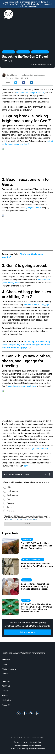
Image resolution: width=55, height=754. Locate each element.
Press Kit (6, 705)
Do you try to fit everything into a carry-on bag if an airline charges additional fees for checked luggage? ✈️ (26, 344)
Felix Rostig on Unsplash (45, 64)
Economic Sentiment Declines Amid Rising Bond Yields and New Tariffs (37, 566)
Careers (5, 690)
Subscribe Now (27, 632)
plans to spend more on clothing (22, 386)
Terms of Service (20, 742)
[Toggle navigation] (48, 14)
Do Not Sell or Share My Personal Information (27, 749)
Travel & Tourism (40, 51)
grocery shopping (40, 448)
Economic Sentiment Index (32, 559)
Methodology (8, 700)
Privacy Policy (35, 742)
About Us (6, 685)
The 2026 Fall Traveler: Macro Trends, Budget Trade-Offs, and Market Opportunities (36, 545)
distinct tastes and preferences (30, 92)
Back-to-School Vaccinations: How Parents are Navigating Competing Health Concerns (35, 586)
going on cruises (33, 207)
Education (26, 580)
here (26, 466)
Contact (5, 673)
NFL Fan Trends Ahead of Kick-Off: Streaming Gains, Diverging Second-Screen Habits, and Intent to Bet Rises (36, 608)
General (23, 51)
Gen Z (8, 51)
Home (4, 664)
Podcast (5, 695)
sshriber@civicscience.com (34, 75)
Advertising (27, 539)
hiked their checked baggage (37, 304)
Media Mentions (9, 669)
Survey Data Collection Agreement (27, 745)
